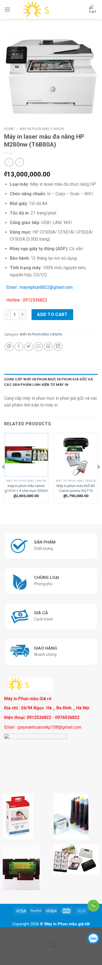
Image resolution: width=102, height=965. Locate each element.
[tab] (51, 382)
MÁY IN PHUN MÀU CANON (42, 128)
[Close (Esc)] (5, 932)
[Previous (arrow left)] (5, 955)
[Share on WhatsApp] (9, 346)
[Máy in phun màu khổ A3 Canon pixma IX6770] (76, 455)
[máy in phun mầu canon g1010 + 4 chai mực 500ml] (26, 455)
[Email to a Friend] (38, 346)
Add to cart (52, 314)
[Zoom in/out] (21, 932)
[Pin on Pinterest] (48, 346)
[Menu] (7, 9)
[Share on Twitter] (28, 346)
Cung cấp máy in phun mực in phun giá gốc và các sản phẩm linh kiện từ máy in (48, 382)
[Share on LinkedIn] (58, 346)
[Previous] (4, 477)
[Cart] (92, 9)
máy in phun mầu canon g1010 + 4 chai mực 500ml (26, 488)
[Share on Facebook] (18, 346)
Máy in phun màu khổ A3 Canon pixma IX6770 (76, 488)
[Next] (98, 477)
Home (9, 128)
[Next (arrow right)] (21, 955)
